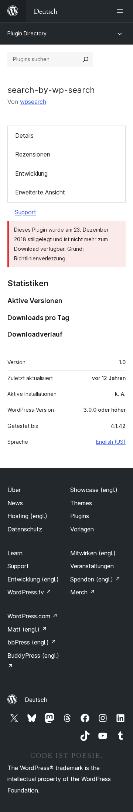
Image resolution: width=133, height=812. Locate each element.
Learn (15, 553)
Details (24, 135)
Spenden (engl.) (95, 579)
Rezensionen (32, 154)
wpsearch (33, 101)
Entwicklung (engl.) (33, 579)
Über (14, 489)
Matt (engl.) (27, 629)
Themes (81, 503)
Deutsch (36, 699)
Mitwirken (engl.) (93, 553)
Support (25, 212)
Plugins (79, 516)
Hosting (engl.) (27, 516)
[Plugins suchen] (85, 59)
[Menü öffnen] (121, 11)
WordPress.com (32, 616)
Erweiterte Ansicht (40, 192)
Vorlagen (82, 529)
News (15, 503)
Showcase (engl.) (93, 489)
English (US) (111, 442)
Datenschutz (24, 529)
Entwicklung (31, 173)
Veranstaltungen (92, 566)
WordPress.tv (29, 592)
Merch (82, 592)
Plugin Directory (27, 33)
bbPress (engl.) (31, 642)
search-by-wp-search (51, 90)
